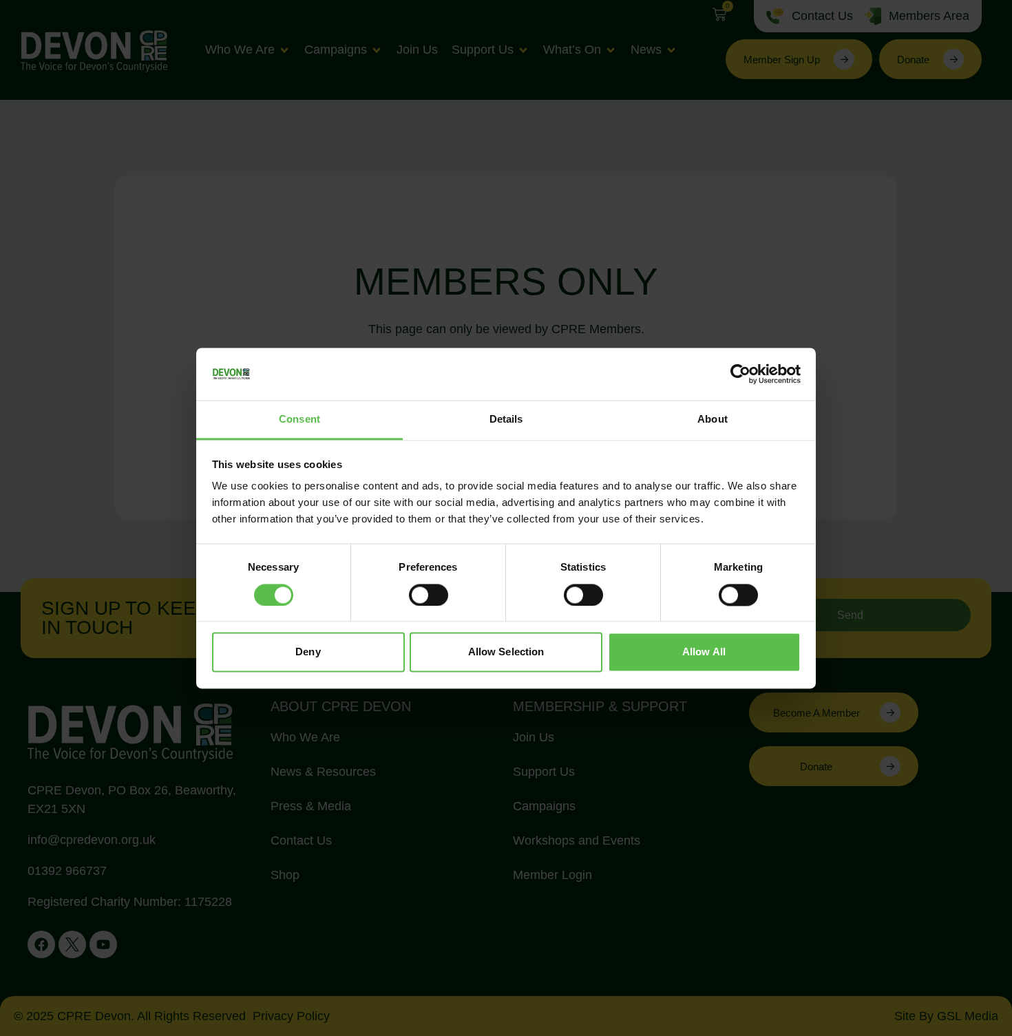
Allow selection (506, 652)
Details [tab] (506, 419)
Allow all (704, 652)
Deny (307, 652)
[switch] (428, 595)
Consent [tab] (299, 419)
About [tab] (712, 419)
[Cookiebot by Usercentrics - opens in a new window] (740, 373)
